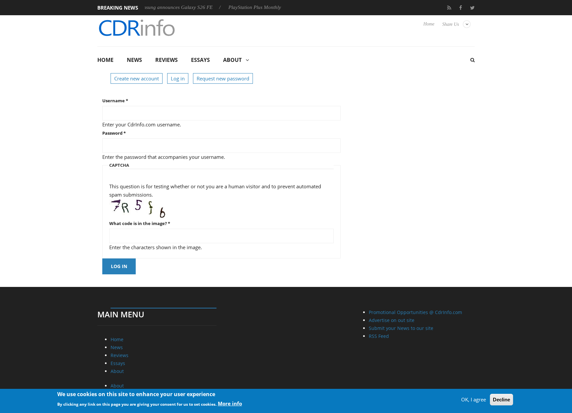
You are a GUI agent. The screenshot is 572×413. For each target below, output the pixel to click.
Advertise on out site (391, 320)
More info (230, 403)
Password (114, 133)
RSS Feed (379, 336)
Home (428, 24)
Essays (200, 60)
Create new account (136, 78)
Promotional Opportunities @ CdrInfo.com (415, 312)
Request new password (223, 78)
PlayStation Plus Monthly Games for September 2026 (276, 7)
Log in (178, 78)
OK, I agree (473, 399)
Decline (501, 399)
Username (115, 101)
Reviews (166, 60)
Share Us (450, 24)
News (134, 60)
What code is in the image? (139, 223)
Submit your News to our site (401, 328)
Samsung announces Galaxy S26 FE (168, 7)
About (232, 60)
